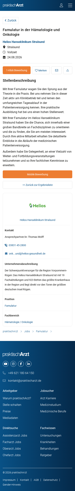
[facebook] (21, 364)
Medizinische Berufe (53, 411)
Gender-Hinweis (12, 484)
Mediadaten (10, 418)
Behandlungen (49, 448)
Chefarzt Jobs (12, 455)
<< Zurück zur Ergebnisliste (38, 184)
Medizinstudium (50, 405)
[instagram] (13, 364)
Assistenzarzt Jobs (15, 435)
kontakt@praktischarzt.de (24, 380)
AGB (36, 479)
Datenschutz (50, 479)
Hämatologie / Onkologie (19, 322)
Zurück (11, 20)
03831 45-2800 (17, 245)
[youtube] (6, 364)
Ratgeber (46, 455)
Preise (7, 411)
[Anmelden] (62, 5)
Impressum (9, 479)
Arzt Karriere (48, 398)
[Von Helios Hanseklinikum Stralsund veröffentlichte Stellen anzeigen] (37, 206)
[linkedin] (28, 364)
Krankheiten (48, 442)
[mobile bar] (70, 5)
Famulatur (11, 305)
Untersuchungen (50, 435)
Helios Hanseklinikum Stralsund (24, 42)
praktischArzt (10, 331)
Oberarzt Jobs (12, 448)
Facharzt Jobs (12, 442)
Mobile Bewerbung (37, 174)
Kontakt (24, 479)
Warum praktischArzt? (17, 398)
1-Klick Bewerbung (16, 70)
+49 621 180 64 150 (20, 373)
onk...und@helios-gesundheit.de (27, 253)
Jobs (27, 331)
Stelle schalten (12, 405)
